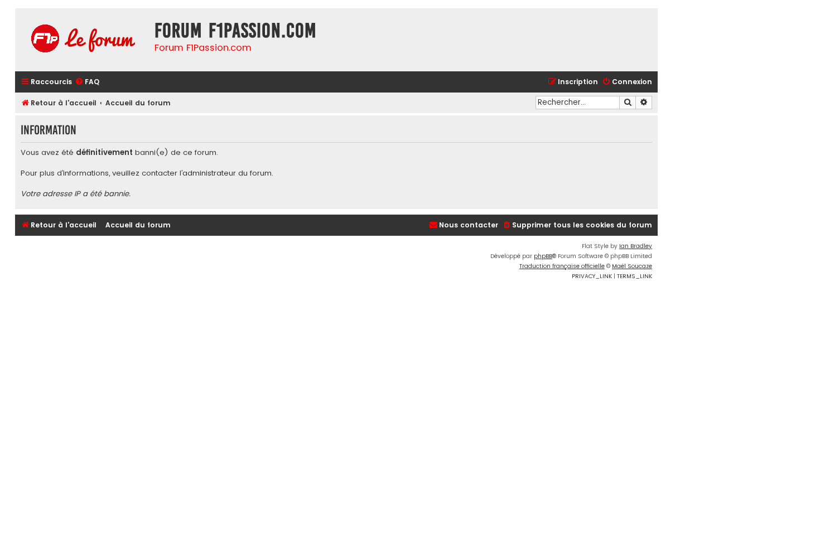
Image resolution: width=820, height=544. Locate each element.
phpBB (543, 256)
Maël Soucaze (632, 266)
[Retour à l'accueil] (82, 40)
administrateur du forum (227, 173)
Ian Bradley (635, 246)
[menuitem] (87, 82)
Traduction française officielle (562, 266)
